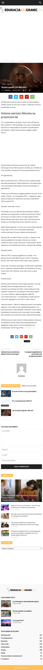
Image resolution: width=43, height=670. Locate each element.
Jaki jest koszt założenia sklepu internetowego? (10, 353)
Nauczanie (4, 641)
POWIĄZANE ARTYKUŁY (10, 386)
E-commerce (5, 659)
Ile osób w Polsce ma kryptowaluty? (24, 391)
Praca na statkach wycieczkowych (11, 656)
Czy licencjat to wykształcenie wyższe (26, 601)
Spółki (3, 653)
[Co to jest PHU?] (6, 622)
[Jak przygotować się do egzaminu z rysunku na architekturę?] (21, 490)
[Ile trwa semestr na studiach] (6, 613)
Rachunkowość (5, 635)
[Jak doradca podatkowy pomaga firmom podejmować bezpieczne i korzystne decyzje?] (5, 525)
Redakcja (8, 90)
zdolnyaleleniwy (29, 328)
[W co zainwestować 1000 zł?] (6, 403)
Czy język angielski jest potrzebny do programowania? (33, 354)
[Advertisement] (21, 36)
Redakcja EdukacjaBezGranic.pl (11, 500)
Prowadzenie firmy (6, 638)
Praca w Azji (4, 644)
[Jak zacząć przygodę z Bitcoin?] (6, 412)
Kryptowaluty (10, 84)
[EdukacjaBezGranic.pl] (21, 10)
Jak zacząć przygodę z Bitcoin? (22, 410)
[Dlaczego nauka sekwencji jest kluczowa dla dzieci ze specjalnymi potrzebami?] (5, 516)
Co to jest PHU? (18, 620)
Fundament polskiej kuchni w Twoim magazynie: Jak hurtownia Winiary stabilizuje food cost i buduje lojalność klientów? (26, 533)
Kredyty (3, 650)
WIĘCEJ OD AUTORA (29, 386)
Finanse (4, 84)
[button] (40, 2)
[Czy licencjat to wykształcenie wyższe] (6, 603)
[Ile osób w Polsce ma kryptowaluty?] (6, 393)
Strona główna (5, 61)
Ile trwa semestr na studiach (22, 611)
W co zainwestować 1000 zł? (22, 401)
